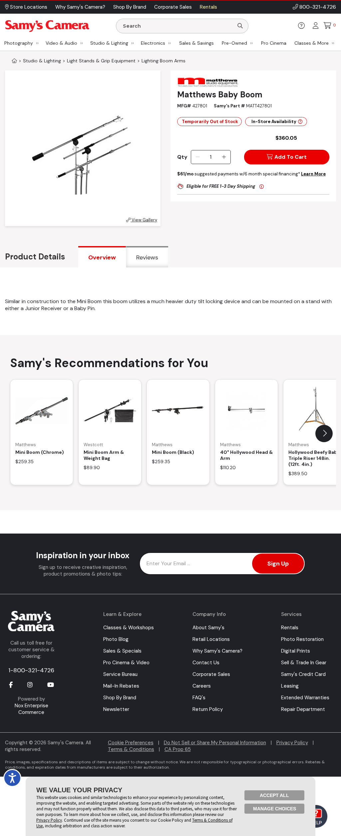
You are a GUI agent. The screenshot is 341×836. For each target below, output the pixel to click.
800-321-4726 (317, 6)
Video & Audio (61, 43)
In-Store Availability (273, 121)
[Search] (240, 26)
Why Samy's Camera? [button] (80, 7)
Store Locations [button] (28, 7)
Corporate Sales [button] (173, 7)
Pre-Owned (234, 43)
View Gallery (144, 220)
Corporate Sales (211, 674)
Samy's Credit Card (303, 674)
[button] (324, 433)
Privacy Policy (292, 742)
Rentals (289, 627)
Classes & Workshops (128, 627)
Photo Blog (116, 639)
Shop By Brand (119, 697)
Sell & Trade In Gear (303, 662)
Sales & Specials (122, 651)
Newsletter (116, 709)
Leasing (290, 686)
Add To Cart (290, 156)
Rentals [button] (208, 7)
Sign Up (278, 564)
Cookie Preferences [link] (131, 742)
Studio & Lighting (109, 43)
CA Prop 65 (178, 749)
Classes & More (311, 43)
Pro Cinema (273, 43)
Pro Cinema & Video (126, 662)
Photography (18, 43)
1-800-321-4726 (31, 670)
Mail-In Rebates (121, 686)
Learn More (313, 174)
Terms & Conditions (131, 749)
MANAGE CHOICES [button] (274, 808)
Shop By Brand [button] (129, 7)
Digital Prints (295, 651)
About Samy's (208, 627)
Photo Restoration (302, 639)
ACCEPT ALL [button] (274, 795)
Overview (102, 257)
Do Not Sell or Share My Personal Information (215, 742)
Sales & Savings (196, 43)
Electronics (153, 43)
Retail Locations (211, 639)
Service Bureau (120, 674)
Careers (201, 686)
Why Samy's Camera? (217, 651)
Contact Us (205, 662)
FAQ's (198, 697)
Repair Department (303, 709)
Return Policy (207, 709)
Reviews (147, 257)
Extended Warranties (305, 697)
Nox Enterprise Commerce (31, 709)
